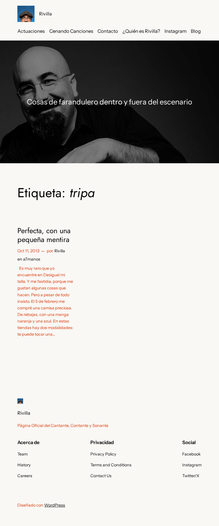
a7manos (31, 259)
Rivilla (45, 14)
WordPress (54, 505)
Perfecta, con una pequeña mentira (43, 235)
